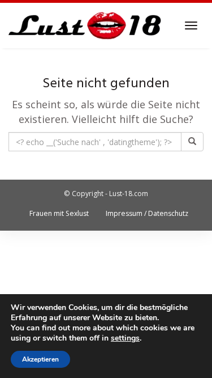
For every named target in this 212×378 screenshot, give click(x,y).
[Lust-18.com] (85, 25)
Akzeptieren (40, 359)
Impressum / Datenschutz (147, 213)
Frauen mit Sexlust (59, 213)
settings (125, 338)
